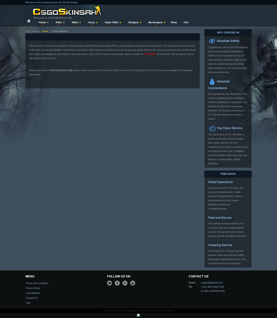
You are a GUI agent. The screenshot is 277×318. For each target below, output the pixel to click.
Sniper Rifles (112, 22)
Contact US (32, 298)
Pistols (42, 22)
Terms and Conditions (37, 283)
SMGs (75, 22)
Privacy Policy (33, 288)
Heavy (91, 22)
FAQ (186, 22)
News (174, 22)
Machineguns (155, 22)
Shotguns (133, 22)
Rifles (59, 22)
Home (45, 31)
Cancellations (33, 293)
